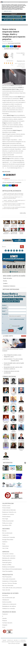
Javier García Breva (13, 422)
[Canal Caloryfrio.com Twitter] (8, 251)
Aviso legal (5, 518)
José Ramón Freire (13, 413)
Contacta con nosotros (8, 514)
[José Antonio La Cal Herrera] (5, 418)
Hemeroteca (5, 546)
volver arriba (23, 213)
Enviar (11, 330)
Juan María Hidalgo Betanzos (6, 459)
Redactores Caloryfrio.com (9, 512)
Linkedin (4, 618)
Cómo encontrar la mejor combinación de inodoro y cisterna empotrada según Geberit (13, 208)
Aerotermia (5, 595)
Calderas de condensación (9, 604)
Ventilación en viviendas (8, 608)
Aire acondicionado (7, 533)
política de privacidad (19, 319)
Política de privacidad (7, 521)
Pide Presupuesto (7, 576)
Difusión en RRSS (6, 564)
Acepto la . (17, 319)
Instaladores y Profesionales (9, 581)
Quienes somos (6, 505)
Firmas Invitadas (6, 507)
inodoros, (23, 67)
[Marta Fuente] (5, 390)
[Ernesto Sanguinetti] (13, 427)
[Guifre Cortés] (21, 399)
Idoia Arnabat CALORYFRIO (14, 43)
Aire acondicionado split (8, 597)
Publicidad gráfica (7, 562)
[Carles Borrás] (5, 445)
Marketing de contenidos (8, 558)
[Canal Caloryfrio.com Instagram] (17, 251)
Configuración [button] (14, 14)
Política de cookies (7, 523)
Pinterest (4, 620)
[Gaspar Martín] (5, 381)
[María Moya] (5, 399)
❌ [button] (27, 3)
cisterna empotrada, (21, 63)
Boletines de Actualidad (8, 567)
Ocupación (5, 314)
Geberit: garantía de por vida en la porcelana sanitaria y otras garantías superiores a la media (12, 194)
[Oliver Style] (13, 381)
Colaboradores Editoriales (9, 510)
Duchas (5, 280)
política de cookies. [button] (8, 11)
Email (4, 311)
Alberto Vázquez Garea (13, 394)
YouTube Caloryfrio (7, 622)
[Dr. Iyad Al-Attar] (21, 390)
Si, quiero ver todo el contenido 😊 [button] (13, 16)
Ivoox (3, 627)
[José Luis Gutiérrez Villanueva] (5, 436)
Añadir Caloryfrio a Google (12, 48)
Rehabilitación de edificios (9, 606)
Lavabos (5, 283)
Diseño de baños (7, 278)
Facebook (5, 614)
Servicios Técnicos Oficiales (9, 583)
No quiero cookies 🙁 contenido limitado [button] (14, 19)
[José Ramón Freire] (13, 409)
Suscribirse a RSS (6, 525)
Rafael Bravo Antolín (21, 422)
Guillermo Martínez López (13, 404)
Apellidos (4, 308)
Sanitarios (4, 541)
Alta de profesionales (7, 585)
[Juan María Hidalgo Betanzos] (5, 455)
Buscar (22, 246)
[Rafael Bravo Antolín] (21, 418)
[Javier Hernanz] (21, 427)
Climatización (5, 599)
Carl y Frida (5, 548)
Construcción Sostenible (8, 537)
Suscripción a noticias (7, 553)
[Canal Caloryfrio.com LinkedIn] (11, 251)
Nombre (4, 305)
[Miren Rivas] (5, 427)
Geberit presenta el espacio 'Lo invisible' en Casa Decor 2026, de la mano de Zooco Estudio (13, 204)
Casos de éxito (6, 590)
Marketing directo (6, 560)
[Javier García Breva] (13, 418)
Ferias (3, 544)
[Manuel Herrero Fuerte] (13, 436)
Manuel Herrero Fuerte (13, 440)
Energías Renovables (7, 539)
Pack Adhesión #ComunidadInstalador (12, 569)
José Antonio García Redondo (21, 440)
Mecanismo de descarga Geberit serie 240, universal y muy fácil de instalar (12, 197)
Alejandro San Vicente (21, 450)
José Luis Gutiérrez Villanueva (6, 441)
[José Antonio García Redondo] (21, 436)
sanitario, (23, 64)
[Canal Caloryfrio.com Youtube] (14, 251)
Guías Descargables (7, 571)
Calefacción (5, 535)
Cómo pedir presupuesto (8, 579)
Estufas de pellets (6, 602)
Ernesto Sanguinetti (13, 431)
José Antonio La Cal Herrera (6, 422)
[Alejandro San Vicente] (21, 445)
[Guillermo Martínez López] (13, 399)
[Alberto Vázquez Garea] (13, 390)
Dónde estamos (6, 516)
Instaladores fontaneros (9, 286)
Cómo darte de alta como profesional (12, 587)
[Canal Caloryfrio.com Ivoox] (22, 251)
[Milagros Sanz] (21, 409)
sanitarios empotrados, (21, 66)
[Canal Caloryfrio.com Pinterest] (20, 251)
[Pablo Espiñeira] (21, 381)
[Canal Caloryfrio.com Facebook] (6, 251)
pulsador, (20, 64)
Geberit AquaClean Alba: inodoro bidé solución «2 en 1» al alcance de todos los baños (13, 201)
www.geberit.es (6, 178)
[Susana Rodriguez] (13, 445)
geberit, (16, 63)
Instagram (4, 625)
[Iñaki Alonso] (5, 409)
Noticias (4, 530)
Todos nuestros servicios (8, 556)
